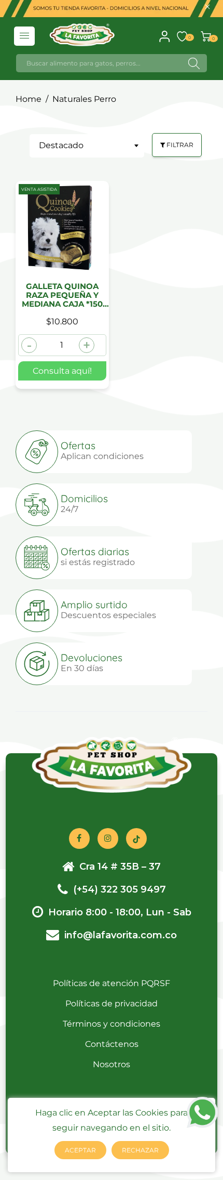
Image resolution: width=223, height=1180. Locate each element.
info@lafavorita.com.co (120, 935)
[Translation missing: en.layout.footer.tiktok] (136, 838)
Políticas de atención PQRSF (111, 983)
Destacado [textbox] (61, 145)
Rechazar (140, 1150)
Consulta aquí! (62, 371)
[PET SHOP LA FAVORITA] (81, 34)
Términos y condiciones (111, 1024)
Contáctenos (111, 1044)
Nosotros (111, 1064)
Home (28, 99)
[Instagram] (107, 838)
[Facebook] (79, 838)
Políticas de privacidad (111, 1003)
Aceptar (80, 1150)
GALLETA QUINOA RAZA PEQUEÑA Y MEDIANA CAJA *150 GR (62, 295)
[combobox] (87, 146)
